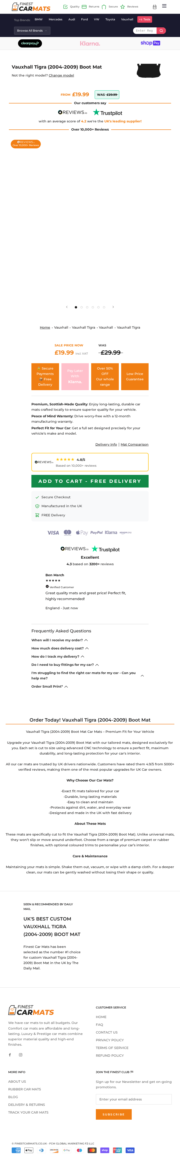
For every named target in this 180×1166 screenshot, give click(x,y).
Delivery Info (106, 444)
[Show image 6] (104, 307)
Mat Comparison (135, 444)
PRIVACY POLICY (110, 1040)
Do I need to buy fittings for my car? (62, 665)
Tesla (146, 19)
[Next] (113, 307)
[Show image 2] (81, 307)
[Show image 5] (98, 307)
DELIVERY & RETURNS (26, 1105)
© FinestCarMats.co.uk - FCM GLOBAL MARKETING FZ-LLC (53, 1143)
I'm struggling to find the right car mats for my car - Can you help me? (83, 675)
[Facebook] (9, 1054)
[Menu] (164, 6)
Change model (61, 75)
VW (96, 19)
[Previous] (67, 307)
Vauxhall (127, 19)
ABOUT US (17, 1081)
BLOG (13, 1097)
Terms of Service (112, 1048)
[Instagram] (20, 1054)
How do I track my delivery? (55, 656)
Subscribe (114, 1114)
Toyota (110, 19)
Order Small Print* (47, 686)
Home (45, 327)
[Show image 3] (87, 307)
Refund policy (110, 1055)
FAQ (99, 1025)
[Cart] (154, 7)
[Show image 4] (93, 307)
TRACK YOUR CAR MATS (28, 1112)
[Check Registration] (161, 30)
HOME (101, 1017)
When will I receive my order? (57, 640)
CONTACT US (107, 1032)
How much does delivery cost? (57, 648)
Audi (71, 19)
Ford (84, 19)
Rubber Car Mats (24, 1089)
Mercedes (55, 19)
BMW (39, 19)
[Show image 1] (76, 307)
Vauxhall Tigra (83, 327)
